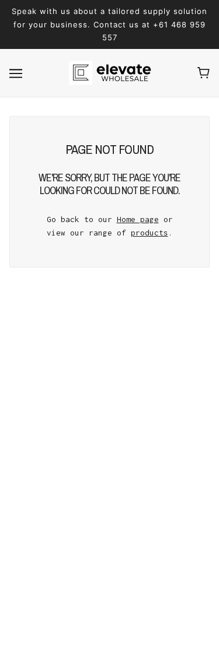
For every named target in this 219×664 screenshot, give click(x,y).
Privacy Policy (109, 544)
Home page (138, 219)
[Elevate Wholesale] (110, 72)
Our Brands (109, 454)
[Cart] (203, 73)
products (149, 232)
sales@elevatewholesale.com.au (117, 390)
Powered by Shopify (110, 641)
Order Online (110, 508)
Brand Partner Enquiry (110, 472)
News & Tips (109, 526)
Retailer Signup (110, 490)
